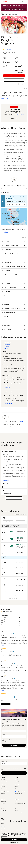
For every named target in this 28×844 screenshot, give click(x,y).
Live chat (3, 803)
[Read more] (2, 13)
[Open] (11, 611)
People (16, 805)
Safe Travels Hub (4, 784)
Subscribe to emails (14, 773)
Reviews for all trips (16, 704)
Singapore (7, 344)
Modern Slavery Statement (20, 812)
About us (16, 779)
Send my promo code (14, 745)
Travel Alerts (3, 786)
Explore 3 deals (14, 80)
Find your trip (14, 118)
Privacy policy (17, 788)
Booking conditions (5, 791)
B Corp (16, 801)
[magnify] (22, 1)
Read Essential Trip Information (14, 498)
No (19, 756)
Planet (16, 808)
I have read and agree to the (13, 740)
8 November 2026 (21, 72)
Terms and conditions (19, 114)
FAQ (2, 805)
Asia (5, 12)
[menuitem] (4, 1)
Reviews (2, 808)
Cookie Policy (4, 837)
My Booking (3, 779)
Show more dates (13, 598)
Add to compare (11, 84)
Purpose (17, 799)
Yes (15, 756)
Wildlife (16, 810)
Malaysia (6, 348)
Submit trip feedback (5, 781)
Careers (16, 786)
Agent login (3, 793)
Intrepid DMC (17, 784)
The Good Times (18, 781)
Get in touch (3, 801)
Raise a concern (4, 812)
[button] (14, 24)
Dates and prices (14, 75)
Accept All (14, 839)
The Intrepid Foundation (20, 803)
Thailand (9, 12)
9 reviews (9, 49)
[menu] (25, 1)
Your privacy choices (20, 791)
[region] (14, 835)
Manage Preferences (14, 842)
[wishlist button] (22, 84)
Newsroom (3, 810)
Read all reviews (5, 703)
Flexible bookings (5, 788)
